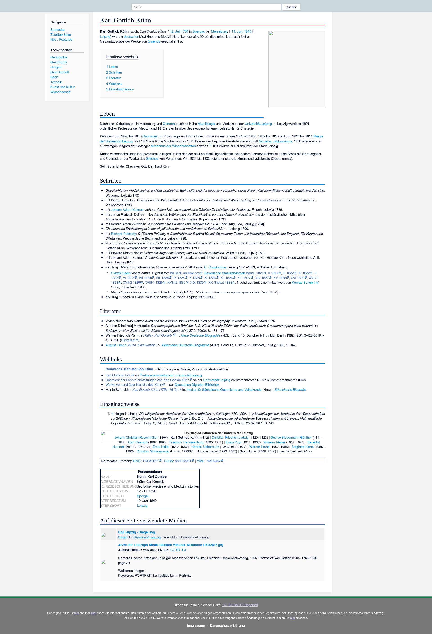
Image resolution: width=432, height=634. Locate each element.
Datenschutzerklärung (227, 625)
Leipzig (105, 36)
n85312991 (183, 460)
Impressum (196, 625)
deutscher (131, 36)
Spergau (199, 31)
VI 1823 (128, 277)
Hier (93, 613)
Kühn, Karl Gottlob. (159, 335)
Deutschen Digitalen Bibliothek (197, 384)
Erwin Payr (233, 442)
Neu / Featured (61, 39)
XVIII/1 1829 (154, 282)
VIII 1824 (162, 277)
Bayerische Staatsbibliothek (224, 272)
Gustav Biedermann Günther (291, 437)
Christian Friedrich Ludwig (230, 437)
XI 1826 (210, 277)
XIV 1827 (262, 277)
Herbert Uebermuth (205, 446)
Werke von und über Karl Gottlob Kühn (134, 384)
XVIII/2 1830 (176, 282)
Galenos (154, 41)
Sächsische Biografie (290, 389)
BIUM (174, 272)
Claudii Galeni (121, 272)
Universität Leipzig (258, 123)
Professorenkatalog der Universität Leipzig (171, 375)
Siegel (122, 537)
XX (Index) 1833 (220, 282)
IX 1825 (179, 277)
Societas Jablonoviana (275, 141)
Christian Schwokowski (153, 451)
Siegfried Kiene (303, 446)
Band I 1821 (254, 272)
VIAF (200, 460)
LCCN (168, 460)
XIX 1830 (197, 282)
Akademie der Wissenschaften (173, 145)
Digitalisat (128, 339)
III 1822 (288, 272)
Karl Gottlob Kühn (118, 375)
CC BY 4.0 (178, 549)
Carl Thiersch (137, 442)
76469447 (213, 460)
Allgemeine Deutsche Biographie (185, 344)
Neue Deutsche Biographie (200, 335)
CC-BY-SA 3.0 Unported (240, 604)
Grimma (169, 123)
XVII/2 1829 (131, 282)
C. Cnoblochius (215, 267)
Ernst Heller (161, 446)
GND (137, 460)
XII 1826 (226, 277)
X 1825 (194, 277)
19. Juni (237, 31)
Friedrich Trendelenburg (186, 442)
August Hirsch (116, 344)
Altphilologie (206, 123)
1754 (184, 31)
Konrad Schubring (305, 282)
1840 (247, 31)
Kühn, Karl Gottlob (141, 344)
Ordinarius (150, 136)
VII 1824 (145, 277)
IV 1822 (304, 272)
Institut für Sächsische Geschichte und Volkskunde (224, 389)
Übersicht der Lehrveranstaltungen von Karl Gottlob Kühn (147, 379)
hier (76, 613)
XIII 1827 (243, 277)
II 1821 (273, 272)
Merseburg (219, 31)
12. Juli (175, 31)
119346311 (150, 460)
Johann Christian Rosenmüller (136, 437)
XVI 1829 (297, 277)
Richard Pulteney (123, 233)
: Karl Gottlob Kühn (129, 368)
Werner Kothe (259, 446)
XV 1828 (279, 277)
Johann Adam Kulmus (127, 209)
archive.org (191, 272)
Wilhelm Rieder (274, 442)
